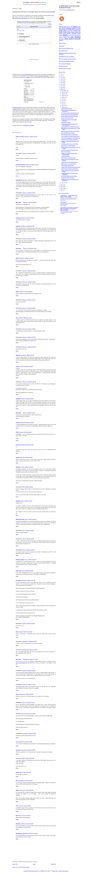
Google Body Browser (63, 66)
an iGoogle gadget (27, 74)
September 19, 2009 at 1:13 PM (30, 659)
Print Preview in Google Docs (67, 165)
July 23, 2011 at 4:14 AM (25, 772)
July (63, 98)
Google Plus (77, 30)
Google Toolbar (63, 33)
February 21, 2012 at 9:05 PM (26, 790)
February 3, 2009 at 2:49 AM (31, 164)
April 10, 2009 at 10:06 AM (27, 467)
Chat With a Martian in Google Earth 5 (69, 176)
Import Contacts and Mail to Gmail (68, 157)
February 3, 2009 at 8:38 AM (28, 308)
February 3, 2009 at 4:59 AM (27, 217)
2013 (61, 82)
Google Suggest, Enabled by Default (66, 61)
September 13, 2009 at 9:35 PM (29, 641)
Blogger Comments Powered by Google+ (67, 58)
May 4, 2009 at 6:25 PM (27, 486)
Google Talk (77, 32)
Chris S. (18, 258)
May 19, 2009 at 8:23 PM (30, 519)
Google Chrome (76, 28)
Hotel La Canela (20, 136)
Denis (17, 631)
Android (61, 26)
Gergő (17, 291)
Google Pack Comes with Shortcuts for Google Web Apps (69, 125)
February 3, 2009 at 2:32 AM (30, 136)
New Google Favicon (63, 50)
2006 (61, 188)
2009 (61, 89)
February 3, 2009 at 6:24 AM (28, 270)
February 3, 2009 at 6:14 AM (26, 258)
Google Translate (72, 33)
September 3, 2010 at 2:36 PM (29, 733)
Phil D (17, 432)
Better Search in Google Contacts (68, 145)
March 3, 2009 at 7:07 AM (29, 412)
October (63, 93)
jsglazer (18, 457)
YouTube (77, 38)
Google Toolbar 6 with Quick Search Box (69, 116)
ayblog (17, 772)
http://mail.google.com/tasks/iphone (20, 18)
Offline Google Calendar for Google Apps (69, 168)
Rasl (17, 815)
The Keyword (63, 202)
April (63, 103)
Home (34, 864)
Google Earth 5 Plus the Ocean (67, 177)
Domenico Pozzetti (20, 164)
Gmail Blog (14, 107)
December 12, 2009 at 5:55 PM (26, 694)
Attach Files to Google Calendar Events (69, 162)
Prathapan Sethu (20, 559)
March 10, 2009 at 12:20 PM (27, 422)
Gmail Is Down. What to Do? (67, 117)
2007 (61, 186)
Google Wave (62, 46)
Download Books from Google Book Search (70, 126)
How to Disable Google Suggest (67, 132)
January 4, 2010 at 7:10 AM (28, 702)
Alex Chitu (18, 202)
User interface (75, 37)
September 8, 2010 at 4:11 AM (25, 741)
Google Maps (63, 30)
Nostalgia (70, 35)
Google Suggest (71, 32)
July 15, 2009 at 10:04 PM (30, 559)
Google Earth (77, 29)
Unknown (18, 217)
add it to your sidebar (25, 77)
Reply (17, 149)
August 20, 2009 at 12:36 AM (28, 580)
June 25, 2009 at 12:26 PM (28, 549)
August (63, 97)
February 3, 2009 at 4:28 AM (29, 202)
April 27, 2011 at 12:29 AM (28, 758)
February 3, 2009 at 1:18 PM (28, 329)
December (64, 90)
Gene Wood (19, 580)
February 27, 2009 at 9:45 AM (29, 381)
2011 (61, 85)
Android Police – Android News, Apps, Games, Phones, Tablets (69, 196)
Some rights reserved (63, 871)
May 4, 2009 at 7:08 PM (26, 501)
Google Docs (71, 29)
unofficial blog (63, 5)
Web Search (69, 38)
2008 (61, 185)
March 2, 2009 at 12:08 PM (27, 398)
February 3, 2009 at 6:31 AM (25, 291)
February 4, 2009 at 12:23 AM (29, 346)
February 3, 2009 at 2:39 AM (28, 153)
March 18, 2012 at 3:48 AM (24, 805)
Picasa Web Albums (76, 35)
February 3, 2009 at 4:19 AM (28, 192)
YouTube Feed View (65, 156)
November (64, 92)
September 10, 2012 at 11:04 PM (30, 833)
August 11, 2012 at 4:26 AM (27, 823)
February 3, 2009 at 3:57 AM (29, 180)
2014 (61, 80)
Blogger (65, 26)
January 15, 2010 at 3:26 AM (28, 713)
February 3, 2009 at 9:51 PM (28, 337)
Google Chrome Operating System (66, 48)
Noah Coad (18, 570)
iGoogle (61, 40)
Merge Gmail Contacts (66, 151)
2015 (61, 79)
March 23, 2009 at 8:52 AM (27, 444)
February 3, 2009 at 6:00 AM (28, 238)
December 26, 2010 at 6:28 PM (28, 750)
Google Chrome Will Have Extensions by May (70, 167)
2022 (61, 74)
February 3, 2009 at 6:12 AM (29, 248)
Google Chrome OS (63, 29)
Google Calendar (67, 28)
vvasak (17, 366)
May (63, 102)
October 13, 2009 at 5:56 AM (28, 670)
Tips (68, 37)
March (63, 105)
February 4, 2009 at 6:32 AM (27, 355)
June (63, 100)
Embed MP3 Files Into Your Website (66, 56)
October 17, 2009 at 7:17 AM (28, 684)
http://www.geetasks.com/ (21, 662)
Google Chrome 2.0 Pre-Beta (65, 68)
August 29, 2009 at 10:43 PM (25, 631)
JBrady (17, 790)
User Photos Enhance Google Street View (70, 113)
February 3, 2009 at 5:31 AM (27, 226)
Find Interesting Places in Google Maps (69, 134)
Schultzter (18, 226)
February (64, 107)
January (63, 182)
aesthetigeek (19, 180)
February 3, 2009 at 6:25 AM (28, 281)
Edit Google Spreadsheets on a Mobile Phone (70, 137)
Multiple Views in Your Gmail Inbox (68, 163)
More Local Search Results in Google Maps (70, 131)
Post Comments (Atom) (24, 867)
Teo (17, 317)
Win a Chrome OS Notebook (65, 63)
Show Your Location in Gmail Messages (69, 150)
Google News (70, 30)
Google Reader (63, 32)
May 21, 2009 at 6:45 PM (28, 530)
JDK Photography (20, 519)
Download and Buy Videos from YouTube (69, 143)
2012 (61, 84)
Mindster (18, 823)
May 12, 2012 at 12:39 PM (24, 815)
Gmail (75, 26)
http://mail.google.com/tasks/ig (42, 75)
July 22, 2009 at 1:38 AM (27, 570)
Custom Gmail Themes (66, 122)
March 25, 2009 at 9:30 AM (26, 457)
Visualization (62, 38)
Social (65, 37)
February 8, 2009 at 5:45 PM (26, 366)
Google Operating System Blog (31, 871)
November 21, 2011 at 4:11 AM (25, 780)
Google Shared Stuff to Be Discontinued (69, 114)
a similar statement (16, 108)
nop (17, 741)
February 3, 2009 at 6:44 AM (28, 299)
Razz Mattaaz (19, 833)
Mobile (65, 35)
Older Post (53, 864)
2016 (61, 77)
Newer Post (15, 864)
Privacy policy (55, 871)
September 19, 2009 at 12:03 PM (29, 649)
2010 (61, 87)
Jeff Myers (18, 398)
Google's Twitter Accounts (66, 108)
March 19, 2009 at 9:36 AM (25, 432)
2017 (61, 75)
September (64, 95)
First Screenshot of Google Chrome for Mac (70, 136)
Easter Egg (70, 26)
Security (61, 37)
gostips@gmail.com (70, 9)
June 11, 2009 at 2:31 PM (28, 538)
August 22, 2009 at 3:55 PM (28, 623)
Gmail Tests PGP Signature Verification (69, 139)
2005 (61, 190)
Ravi (17, 780)
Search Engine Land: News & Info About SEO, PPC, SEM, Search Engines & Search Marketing (69, 209)
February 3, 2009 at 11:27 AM (25, 317)
